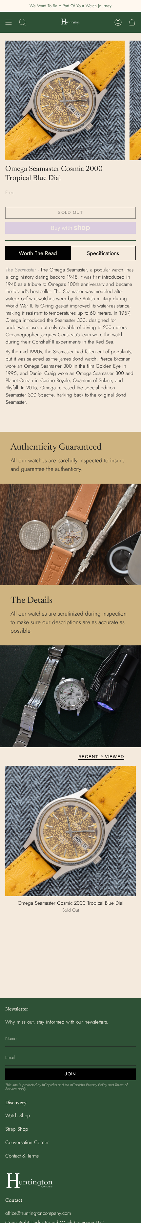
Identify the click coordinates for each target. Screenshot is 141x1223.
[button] (23, 22)
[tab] (38, 253)
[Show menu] (8, 22)
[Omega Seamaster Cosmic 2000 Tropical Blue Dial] (70, 831)
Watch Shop (17, 1115)
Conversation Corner (27, 1142)
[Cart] (132, 22)
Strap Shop (16, 1129)
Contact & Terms (22, 1155)
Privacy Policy (96, 1084)
